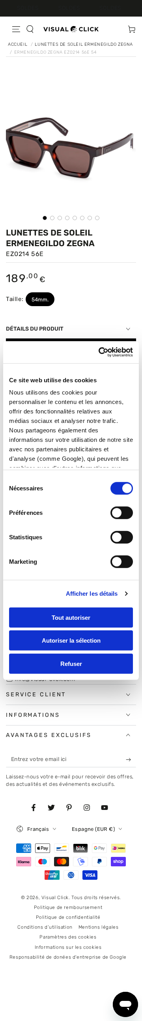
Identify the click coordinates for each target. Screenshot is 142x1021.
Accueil (18, 44)
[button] (30, 29)
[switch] (121, 512)
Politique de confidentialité (68, 917)
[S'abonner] (130, 759)
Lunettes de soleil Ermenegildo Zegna (84, 44)
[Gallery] (71, 149)
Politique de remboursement (68, 907)
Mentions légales (98, 927)
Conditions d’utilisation (44, 927)
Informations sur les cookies (68, 947)
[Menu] (16, 29)
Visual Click (55, 897)
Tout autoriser (71, 617)
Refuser (71, 663)
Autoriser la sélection (71, 640)
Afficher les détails (92, 593)
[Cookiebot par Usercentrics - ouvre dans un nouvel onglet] (100, 352)
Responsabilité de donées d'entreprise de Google (68, 957)
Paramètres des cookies (67, 937)
